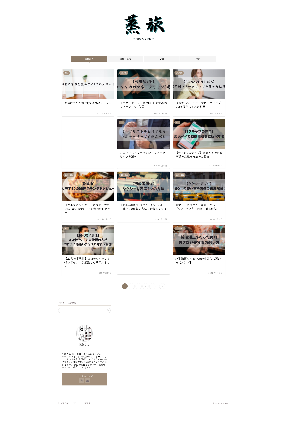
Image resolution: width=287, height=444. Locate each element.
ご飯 (161, 59)
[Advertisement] (88, 144)
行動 (198, 59)
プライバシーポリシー (70, 403)
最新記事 (88, 59)
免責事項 (86, 403)
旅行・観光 (125, 59)
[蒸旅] (143, 44)
